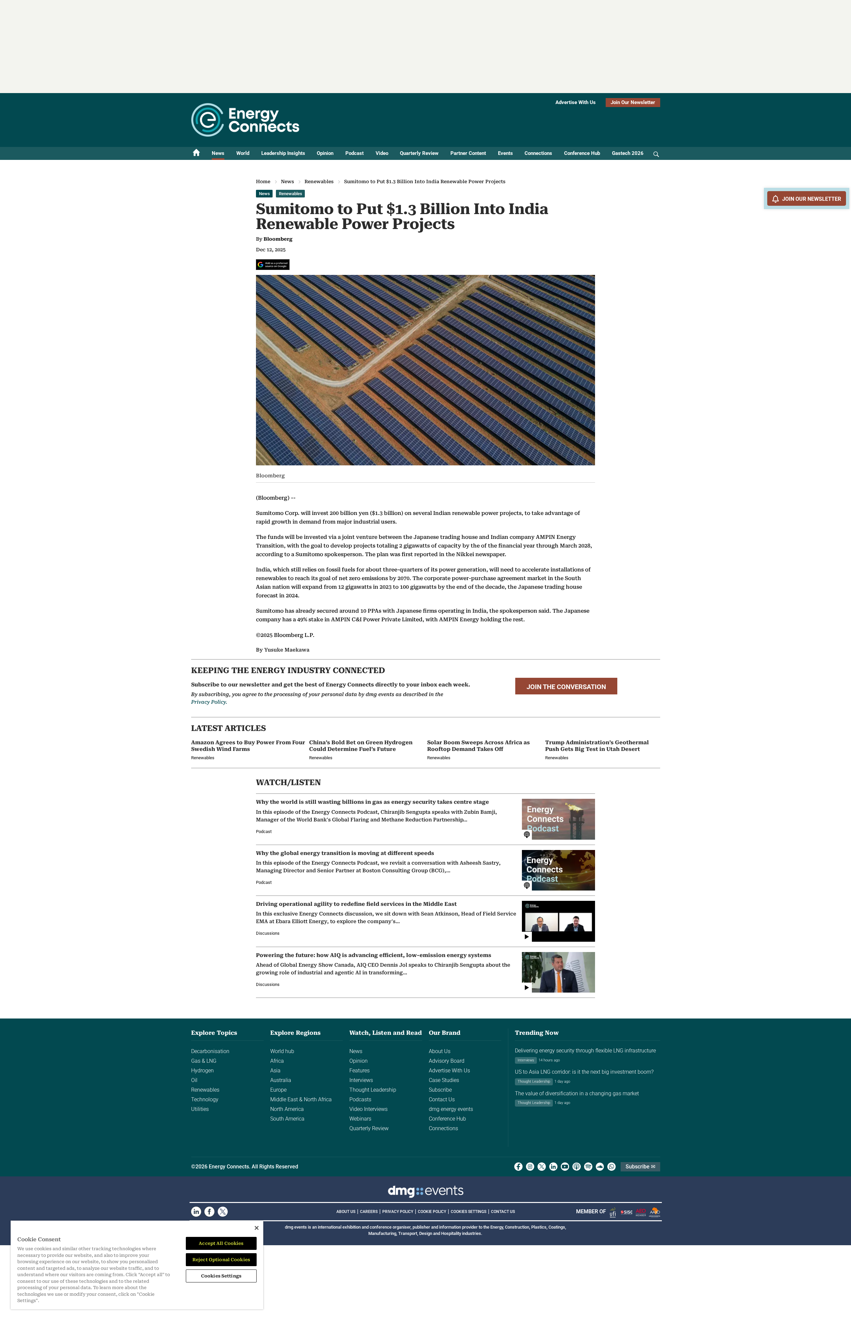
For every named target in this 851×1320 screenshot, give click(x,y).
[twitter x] (542, 1166)
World (242, 153)
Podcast (354, 153)
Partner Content (468, 153)
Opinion (325, 153)
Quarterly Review (419, 153)
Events (505, 153)
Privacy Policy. (209, 702)
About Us (439, 1051)
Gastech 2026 (628, 153)
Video (382, 153)
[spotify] (588, 1166)
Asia (275, 1070)
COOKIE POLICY (432, 1211)
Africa (277, 1061)
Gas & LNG (203, 1061)
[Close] (257, 1228)
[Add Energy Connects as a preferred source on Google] (273, 264)
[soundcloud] (600, 1166)
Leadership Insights (283, 153)
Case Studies (444, 1080)
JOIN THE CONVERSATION (566, 687)
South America (287, 1119)
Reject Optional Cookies (221, 1259)
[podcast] (576, 1166)
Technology (204, 1099)
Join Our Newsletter (633, 102)
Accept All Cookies (221, 1243)
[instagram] (530, 1166)
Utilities (200, 1109)
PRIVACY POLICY (397, 1211)
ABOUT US (345, 1211)
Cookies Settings (468, 1211)
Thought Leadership (372, 1090)
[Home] (196, 153)
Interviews (361, 1080)
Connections (538, 153)
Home (263, 181)
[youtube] (565, 1166)
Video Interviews (368, 1109)
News (218, 153)
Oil (194, 1080)
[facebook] (518, 1166)
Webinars (360, 1119)
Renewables (318, 181)
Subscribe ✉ (640, 1166)
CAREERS (369, 1211)
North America (287, 1109)
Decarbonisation (210, 1051)
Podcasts (360, 1099)
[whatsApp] (611, 1166)
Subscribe (440, 1090)
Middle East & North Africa (301, 1099)
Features (359, 1070)
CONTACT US (503, 1211)
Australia (280, 1080)
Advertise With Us (575, 102)
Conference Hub (582, 153)
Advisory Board (446, 1061)
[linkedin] (553, 1166)
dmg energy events (451, 1109)
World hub (282, 1051)
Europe (278, 1090)
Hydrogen (202, 1070)
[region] (137, 1265)
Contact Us (442, 1099)
